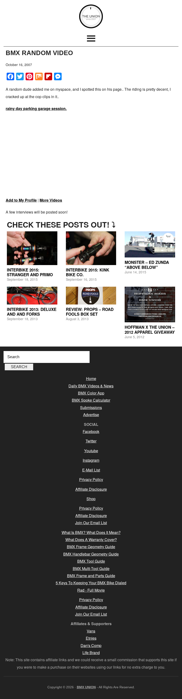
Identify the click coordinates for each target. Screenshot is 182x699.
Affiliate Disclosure (91, 489)
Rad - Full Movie (91, 590)
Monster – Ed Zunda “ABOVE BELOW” (147, 264)
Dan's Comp (91, 645)
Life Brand (91, 652)
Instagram (91, 460)
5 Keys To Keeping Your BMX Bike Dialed (91, 582)
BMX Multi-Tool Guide (91, 568)
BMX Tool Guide (91, 561)
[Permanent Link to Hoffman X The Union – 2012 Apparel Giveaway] (150, 304)
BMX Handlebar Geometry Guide (91, 554)
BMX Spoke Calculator (91, 400)
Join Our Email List (91, 522)
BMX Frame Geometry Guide (91, 546)
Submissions (91, 407)
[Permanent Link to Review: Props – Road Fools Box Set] (91, 295)
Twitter (91, 441)
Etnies (91, 638)
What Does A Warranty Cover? (91, 539)
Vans (91, 631)
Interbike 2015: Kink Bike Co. (87, 272)
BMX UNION (91, 16)
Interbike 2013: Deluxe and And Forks (31, 311)
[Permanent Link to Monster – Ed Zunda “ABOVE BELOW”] (150, 244)
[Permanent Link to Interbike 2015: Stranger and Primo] (32, 248)
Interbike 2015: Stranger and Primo (30, 272)
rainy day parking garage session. (36, 108)
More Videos (51, 200)
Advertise (91, 414)
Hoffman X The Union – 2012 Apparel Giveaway (150, 329)
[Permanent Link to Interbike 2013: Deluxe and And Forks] (32, 295)
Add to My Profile (21, 200)
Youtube (91, 450)
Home (91, 378)
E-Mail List (91, 470)
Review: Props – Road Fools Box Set (90, 311)
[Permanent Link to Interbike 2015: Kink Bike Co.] (91, 248)
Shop (91, 498)
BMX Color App (91, 393)
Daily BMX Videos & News (91, 386)
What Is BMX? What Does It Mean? (91, 532)
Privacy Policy (91, 479)
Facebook (91, 431)
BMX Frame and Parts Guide (91, 575)
